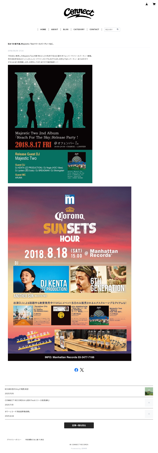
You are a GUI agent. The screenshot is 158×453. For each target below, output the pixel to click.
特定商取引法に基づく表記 (34, 440)
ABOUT (54, 29)
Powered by (76, 448)
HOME (43, 29)
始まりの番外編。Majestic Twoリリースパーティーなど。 (31, 44)
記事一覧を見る (79, 425)
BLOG (66, 29)
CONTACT (94, 29)
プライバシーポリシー (14, 440)
